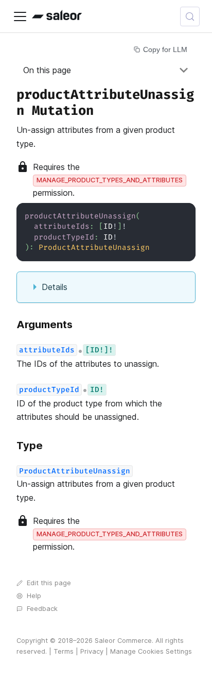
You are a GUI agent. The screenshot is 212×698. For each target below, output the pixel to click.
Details (54, 287)
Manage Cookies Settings (151, 651)
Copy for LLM (165, 49)
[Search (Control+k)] (190, 16)
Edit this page (49, 583)
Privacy (91, 651)
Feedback (42, 608)
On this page (47, 70)
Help (34, 596)
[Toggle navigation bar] (20, 16)
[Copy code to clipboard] (182, 215)
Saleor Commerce (123, 640)
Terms (64, 651)
